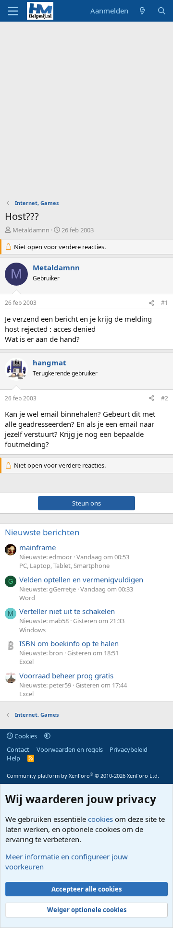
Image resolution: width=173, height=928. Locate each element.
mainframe (37, 547)
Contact (18, 749)
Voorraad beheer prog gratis (66, 675)
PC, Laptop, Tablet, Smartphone (64, 565)
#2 (164, 398)
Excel (26, 661)
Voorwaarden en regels (70, 749)
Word (27, 597)
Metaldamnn (30, 230)
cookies (100, 819)
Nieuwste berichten (42, 532)
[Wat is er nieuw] (142, 11)
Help (13, 758)
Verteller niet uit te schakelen (67, 611)
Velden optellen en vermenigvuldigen (81, 579)
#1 (164, 303)
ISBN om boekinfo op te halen (69, 643)
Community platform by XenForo (83, 775)
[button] (47, 736)
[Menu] (13, 11)
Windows (32, 630)
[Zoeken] (161, 11)
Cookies (25, 736)
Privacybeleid (129, 749)
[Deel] (151, 303)
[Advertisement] (86, 112)
